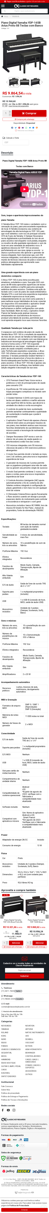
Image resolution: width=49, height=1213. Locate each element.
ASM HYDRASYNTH (33, 1049)
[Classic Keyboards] (26, 6)
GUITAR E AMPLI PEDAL (11, 1066)
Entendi (24, 1210)
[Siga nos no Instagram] (14, 1110)
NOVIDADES (6, 1026)
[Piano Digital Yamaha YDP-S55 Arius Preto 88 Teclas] (12, 921)
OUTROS (28, 1074)
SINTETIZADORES (8, 1076)
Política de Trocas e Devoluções (14, 1100)
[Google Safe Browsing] (25, 1158)
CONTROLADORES (33, 1056)
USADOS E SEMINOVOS (11, 1049)
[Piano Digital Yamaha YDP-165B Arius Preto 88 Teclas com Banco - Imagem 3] (35, 82)
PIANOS (4, 1046)
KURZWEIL (5, 1073)
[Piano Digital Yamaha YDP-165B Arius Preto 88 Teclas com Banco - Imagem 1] (14, 82)
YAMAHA (15, 16)
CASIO (4, 1070)
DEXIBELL (29, 1039)
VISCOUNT (29, 1043)
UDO (27, 1036)
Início (6, 16)
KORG (3, 1036)
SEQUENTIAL (6, 1053)
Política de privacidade (10, 1093)
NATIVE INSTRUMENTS (34, 1032)
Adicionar (16, 943)
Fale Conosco (7, 1086)
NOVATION (29, 1026)
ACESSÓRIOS (30, 1071)
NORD (3, 1039)
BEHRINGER (30, 1053)
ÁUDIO (4, 1043)
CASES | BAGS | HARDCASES (31, 1060)
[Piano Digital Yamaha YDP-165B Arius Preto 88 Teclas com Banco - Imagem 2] (25, 82)
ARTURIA (29, 1029)
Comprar (31, 113)
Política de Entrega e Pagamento (14, 1096)
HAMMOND (5, 1059)
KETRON (28, 1046)
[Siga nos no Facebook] (2, 1110)
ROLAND (4, 1032)
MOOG (4, 1056)
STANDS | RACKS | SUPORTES (33, 1066)
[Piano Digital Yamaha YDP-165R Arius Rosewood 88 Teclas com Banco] (36, 921)
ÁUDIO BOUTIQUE (8, 1063)
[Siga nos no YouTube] (8, 1110)
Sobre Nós (5, 1090)
